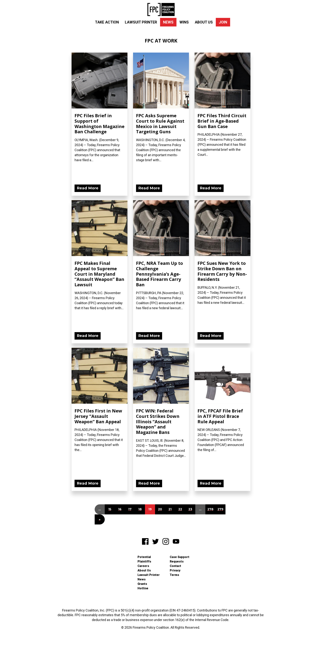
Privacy (175, 570)
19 (150, 509)
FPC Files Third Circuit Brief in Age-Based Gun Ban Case (222, 120)
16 (119, 509)
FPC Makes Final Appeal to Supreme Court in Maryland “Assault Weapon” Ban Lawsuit (99, 274)
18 (140, 509)
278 (210, 509)
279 (220, 509)
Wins (184, 22)
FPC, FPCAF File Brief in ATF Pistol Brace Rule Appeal (220, 416)
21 (170, 509)
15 (109, 509)
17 (130, 509)
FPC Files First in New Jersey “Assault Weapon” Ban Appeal (98, 416)
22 (180, 509)
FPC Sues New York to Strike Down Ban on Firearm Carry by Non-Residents (222, 271)
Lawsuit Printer (141, 22)
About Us (204, 22)
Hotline (143, 588)
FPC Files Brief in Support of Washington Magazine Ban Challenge (99, 123)
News (168, 22)
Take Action (107, 22)
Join (223, 22)
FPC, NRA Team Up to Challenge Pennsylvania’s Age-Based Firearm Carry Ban (159, 274)
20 (160, 509)
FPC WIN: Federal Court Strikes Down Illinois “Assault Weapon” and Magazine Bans (157, 421)
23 (190, 509)
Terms (174, 575)
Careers (143, 566)
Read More (87, 188)
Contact (175, 566)
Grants (142, 584)
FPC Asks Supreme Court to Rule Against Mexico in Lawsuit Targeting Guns (160, 123)
